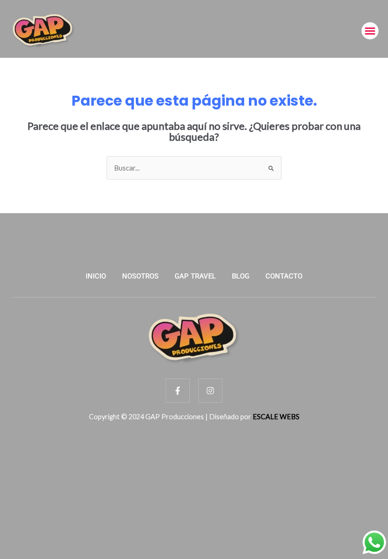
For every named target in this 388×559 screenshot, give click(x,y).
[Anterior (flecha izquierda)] (16, 216)
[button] (370, 30)
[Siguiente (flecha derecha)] (371, 216)
